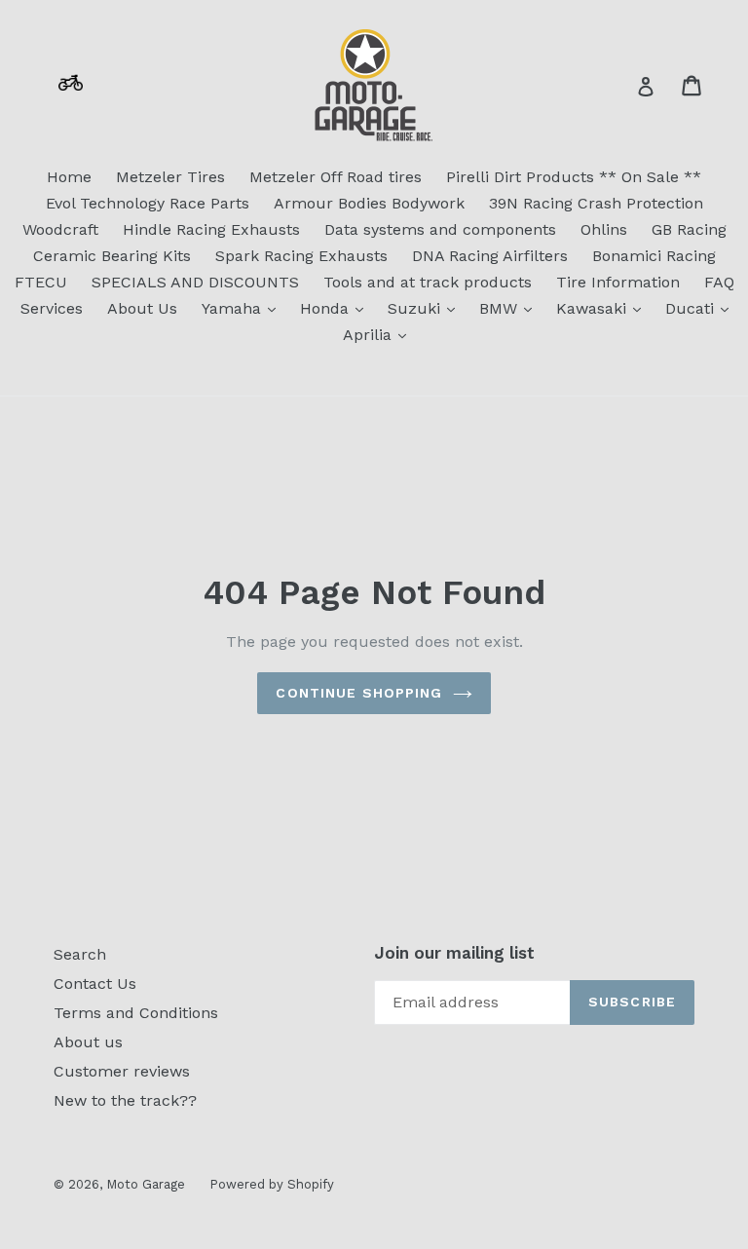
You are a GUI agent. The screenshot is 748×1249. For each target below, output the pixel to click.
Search (80, 954)
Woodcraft (60, 229)
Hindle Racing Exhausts (211, 229)
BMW (510, 308)
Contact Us (95, 983)
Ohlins (603, 229)
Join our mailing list (454, 953)
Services (51, 308)
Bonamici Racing (654, 255)
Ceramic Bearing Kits (112, 255)
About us (88, 1042)
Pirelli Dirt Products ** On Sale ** (573, 177)
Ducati (701, 308)
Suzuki (426, 308)
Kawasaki (603, 308)
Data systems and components (440, 229)
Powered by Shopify (271, 1184)
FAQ (719, 282)
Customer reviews (122, 1071)
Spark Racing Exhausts (301, 255)
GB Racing (689, 229)
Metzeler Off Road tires (335, 177)
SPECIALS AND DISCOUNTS (195, 282)
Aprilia (379, 334)
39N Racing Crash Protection (596, 203)
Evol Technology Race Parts (147, 203)
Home (69, 177)
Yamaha (243, 308)
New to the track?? (125, 1100)
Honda (336, 308)
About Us (142, 308)
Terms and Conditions (136, 1012)
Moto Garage (145, 1184)
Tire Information (618, 282)
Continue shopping (359, 692)
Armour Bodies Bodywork (369, 203)
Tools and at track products (427, 282)
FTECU (41, 282)
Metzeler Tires (170, 177)
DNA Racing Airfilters (490, 255)
